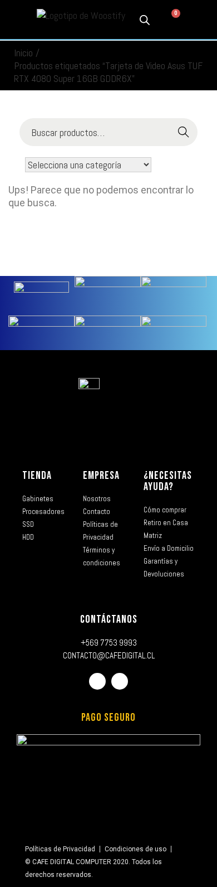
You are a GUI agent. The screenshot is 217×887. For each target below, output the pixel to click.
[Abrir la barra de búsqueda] (144, 19)
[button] (16, 20)
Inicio (23, 52)
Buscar (184, 132)
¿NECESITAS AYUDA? (168, 481)
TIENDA (37, 475)
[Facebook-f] (97, 681)
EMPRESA (101, 475)
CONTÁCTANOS (108, 619)
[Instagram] (119, 681)
